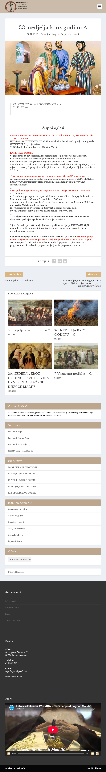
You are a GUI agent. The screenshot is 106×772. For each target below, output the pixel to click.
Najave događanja (16, 516)
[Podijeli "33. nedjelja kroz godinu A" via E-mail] (59, 261)
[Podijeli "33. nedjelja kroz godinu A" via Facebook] (54, 261)
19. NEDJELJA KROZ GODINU (22, 474)
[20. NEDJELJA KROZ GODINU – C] (76, 313)
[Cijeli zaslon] (97, 753)
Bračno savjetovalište (17, 509)
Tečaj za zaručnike (16, 529)
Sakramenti (10, 601)
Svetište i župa (94, 768)
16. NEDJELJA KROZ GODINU (22, 493)
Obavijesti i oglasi (50, 34)
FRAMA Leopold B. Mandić (20, 451)
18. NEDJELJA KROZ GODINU (22, 480)
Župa (7, 614)
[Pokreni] (8, 753)
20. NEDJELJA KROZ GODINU (22, 467)
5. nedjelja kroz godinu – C (29, 330)
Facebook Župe (15, 432)
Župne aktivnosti (69, 34)
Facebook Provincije (17, 444)
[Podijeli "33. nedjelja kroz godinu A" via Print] (65, 261)
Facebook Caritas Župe (18, 438)
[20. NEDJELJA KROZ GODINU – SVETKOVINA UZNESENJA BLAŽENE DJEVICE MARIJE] (30, 356)
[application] (53, 729)
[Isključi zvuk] (92, 753)
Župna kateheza (15, 535)
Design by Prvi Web (15, 768)
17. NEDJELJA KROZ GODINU (22, 487)
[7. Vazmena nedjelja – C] (76, 356)
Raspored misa (12, 608)
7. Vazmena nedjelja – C (73, 373)
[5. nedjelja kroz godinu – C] (30, 313)
